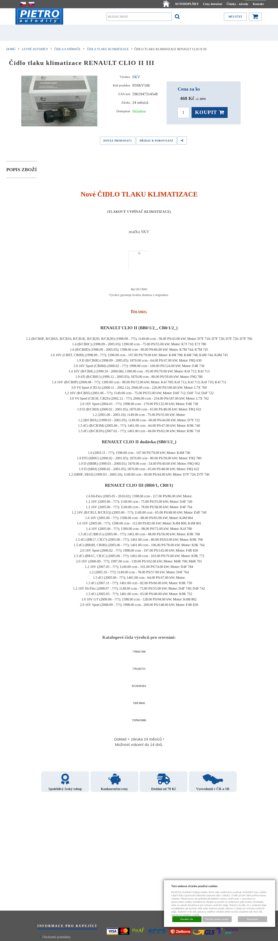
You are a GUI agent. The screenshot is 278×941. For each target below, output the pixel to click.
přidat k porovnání (156, 140)
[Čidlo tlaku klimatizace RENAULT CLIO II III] (59, 101)
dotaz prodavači (117, 140)
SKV (136, 77)
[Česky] (23, 4)
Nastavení (252, 919)
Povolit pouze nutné (216, 919)
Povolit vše (186, 919)
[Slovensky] (31, 4)
